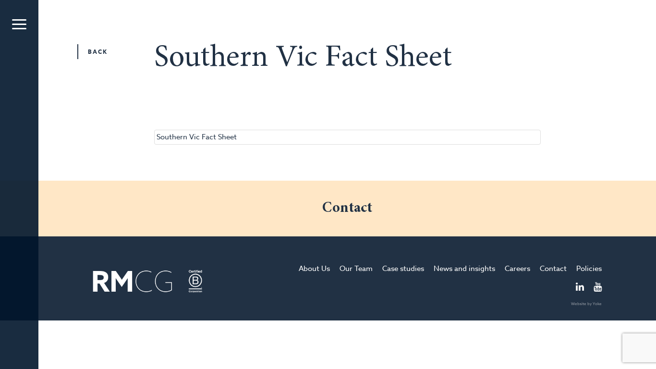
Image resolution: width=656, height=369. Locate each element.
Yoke (597, 304)
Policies (589, 268)
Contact (553, 268)
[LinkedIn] (580, 288)
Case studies (403, 268)
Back (98, 52)
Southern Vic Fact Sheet (197, 137)
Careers (517, 268)
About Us (314, 268)
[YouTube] (598, 288)
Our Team (356, 268)
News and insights (464, 268)
